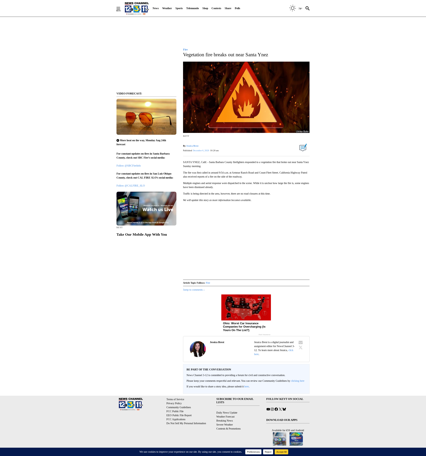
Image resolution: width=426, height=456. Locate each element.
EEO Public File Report (179, 415)
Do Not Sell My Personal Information (186, 423)
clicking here (297, 380)
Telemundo (192, 8)
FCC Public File (175, 411)
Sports (179, 8)
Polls (237, 8)
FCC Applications (175, 419)
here (246, 386)
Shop (205, 8)
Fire (208, 283)
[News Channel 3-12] (136, 8)
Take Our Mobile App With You (141, 234)
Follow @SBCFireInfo (128, 165)
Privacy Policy (174, 403)
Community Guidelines (178, 407)
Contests (216, 8)
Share (228, 8)
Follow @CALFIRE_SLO (130, 185)
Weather (167, 8)
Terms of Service (175, 399)
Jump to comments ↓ (194, 289)
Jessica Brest (192, 146)
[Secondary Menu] (120, 8)
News (156, 8)
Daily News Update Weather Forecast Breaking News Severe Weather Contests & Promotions (228, 420)
